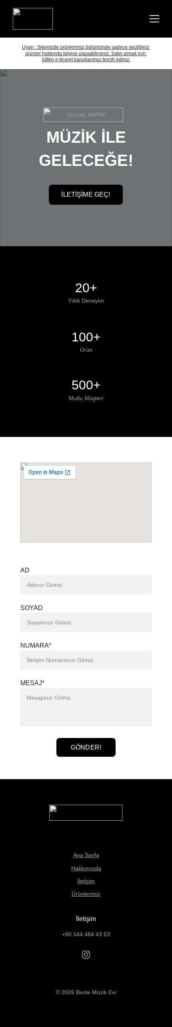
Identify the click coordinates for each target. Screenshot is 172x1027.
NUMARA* (35, 645)
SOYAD (31, 607)
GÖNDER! (86, 747)
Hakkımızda (86, 868)
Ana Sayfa (86, 855)
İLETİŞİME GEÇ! (85, 194)
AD (25, 570)
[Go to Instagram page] (86, 955)
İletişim (86, 881)
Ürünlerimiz (86, 894)
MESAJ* (32, 683)
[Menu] (154, 18)
